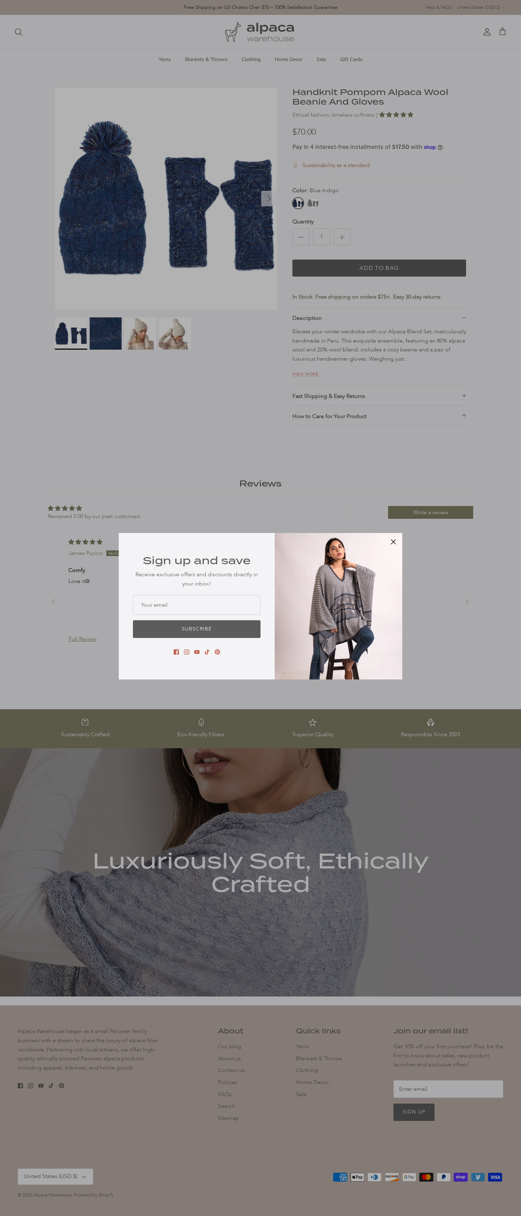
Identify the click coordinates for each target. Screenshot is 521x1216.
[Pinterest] (217, 652)
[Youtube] (197, 652)
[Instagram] (186, 652)
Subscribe (197, 629)
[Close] (393, 542)
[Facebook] (176, 652)
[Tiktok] (207, 652)
